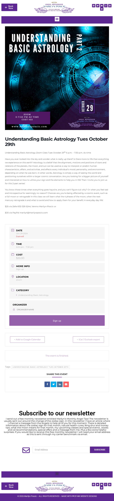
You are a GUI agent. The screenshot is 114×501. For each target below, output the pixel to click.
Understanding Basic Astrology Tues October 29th (41, 367)
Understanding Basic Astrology (33, 295)
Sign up (20, 269)
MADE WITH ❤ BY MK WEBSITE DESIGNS (79, 496)
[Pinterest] (109, 5)
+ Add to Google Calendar (27, 339)
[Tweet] (53, 384)
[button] (57, 19)
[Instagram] (105, 5)
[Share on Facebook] (47, 384)
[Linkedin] (101, 9)
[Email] (66, 384)
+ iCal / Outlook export (88, 339)
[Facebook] (93, 5)
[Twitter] (97, 5)
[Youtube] (101, 5)
